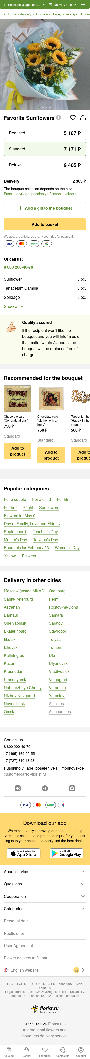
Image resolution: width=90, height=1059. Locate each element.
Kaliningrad (14, 655)
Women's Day (67, 547)
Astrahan (12, 607)
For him (63, 499)
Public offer (14, 933)
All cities (56, 703)
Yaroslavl (57, 695)
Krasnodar (13, 671)
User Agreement (18, 945)
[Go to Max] (72, 788)
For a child (41, 499)
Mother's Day (15, 539)
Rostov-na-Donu (63, 607)
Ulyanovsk (58, 663)
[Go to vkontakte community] (18, 788)
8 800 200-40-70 (18, 267)
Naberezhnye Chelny (23, 687)
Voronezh (57, 687)
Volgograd (58, 679)
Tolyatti (55, 639)
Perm (53, 599)
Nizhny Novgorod (19, 695)
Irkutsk (10, 639)
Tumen (55, 647)
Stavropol (57, 631)
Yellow (10, 556)
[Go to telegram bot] (45, 788)
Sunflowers (49, 507)
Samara (56, 615)
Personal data (16, 921)
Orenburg (57, 591)
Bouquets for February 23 (26, 547)
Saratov (56, 623)
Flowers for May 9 (20, 515)
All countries (60, 711)
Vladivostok (59, 671)
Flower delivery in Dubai (25, 958)
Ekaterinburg (15, 631)
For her (10, 507)
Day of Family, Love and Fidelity (32, 523)
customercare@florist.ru (25, 774)
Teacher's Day (45, 531)
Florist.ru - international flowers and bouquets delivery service (45, 1030)
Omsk (9, 711)
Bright (28, 507)
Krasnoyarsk (15, 679)
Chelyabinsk (15, 623)
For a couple (15, 499)
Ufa (52, 655)
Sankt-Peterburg (18, 599)
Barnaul (11, 615)
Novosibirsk (14, 703)
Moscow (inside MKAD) (25, 591)
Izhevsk (11, 647)
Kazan (10, 663)
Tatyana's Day (45, 539)
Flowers (29, 556)
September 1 (15, 531)
